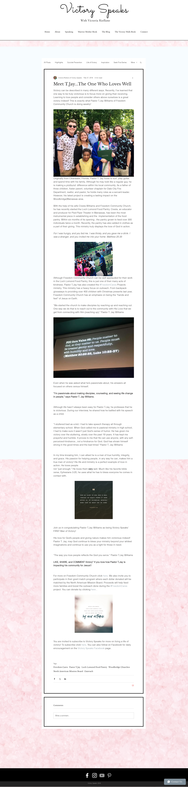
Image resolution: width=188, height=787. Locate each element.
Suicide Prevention (74, 62)
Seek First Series (120, 62)
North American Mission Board (68, 671)
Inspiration (105, 62)
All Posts (47, 62)
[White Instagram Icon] (94, 775)
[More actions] (132, 77)
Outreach (88, 671)
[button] (57, 31)
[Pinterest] (109, 775)
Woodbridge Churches (119, 667)
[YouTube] (102, 775)
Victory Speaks (89, 10)
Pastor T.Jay (74, 667)
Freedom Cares (60, 667)
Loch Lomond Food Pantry (94, 667)
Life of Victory (91, 62)
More (133, 62)
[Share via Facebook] (54, 679)
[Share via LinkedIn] (65, 679)
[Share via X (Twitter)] (60, 679)
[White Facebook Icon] (87, 775)
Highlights (59, 62)
